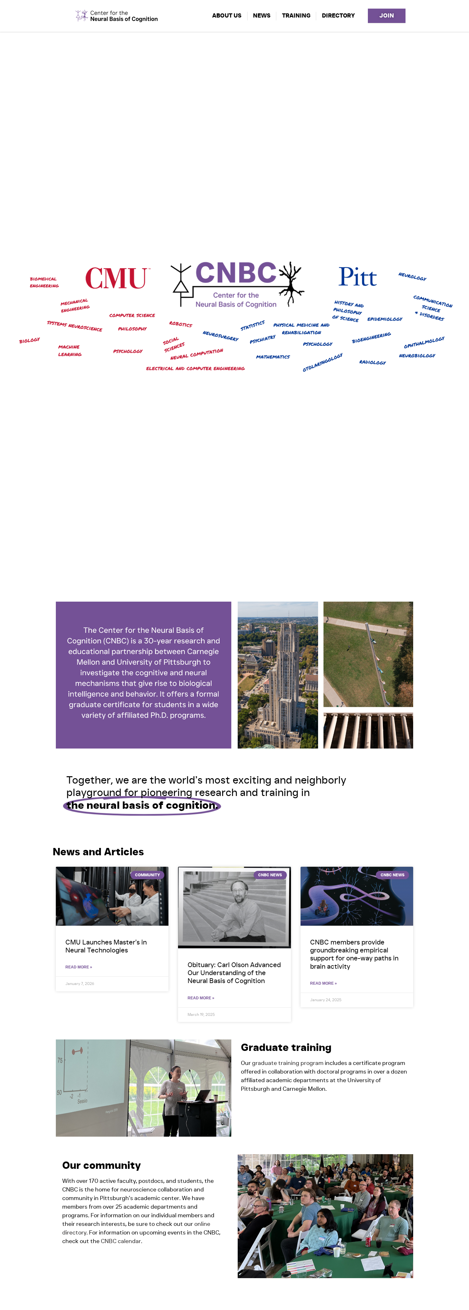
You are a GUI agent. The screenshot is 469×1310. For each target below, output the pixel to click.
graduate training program (288, 1063)
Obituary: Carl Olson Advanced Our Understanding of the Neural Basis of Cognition (234, 973)
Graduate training (286, 1048)
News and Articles (98, 852)
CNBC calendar (120, 1241)
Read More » (78, 967)
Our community (101, 1166)
